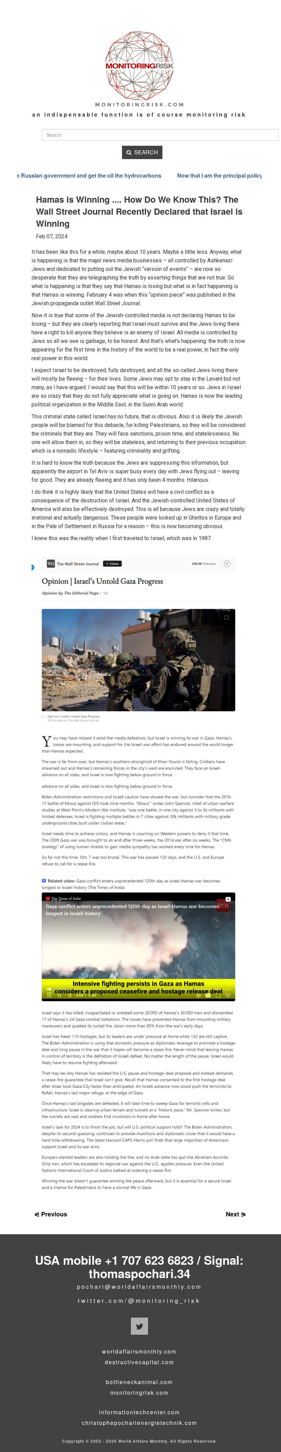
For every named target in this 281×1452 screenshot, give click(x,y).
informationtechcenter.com (139, 1412)
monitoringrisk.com (139, 1392)
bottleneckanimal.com (139, 1382)
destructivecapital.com (139, 1362)
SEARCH (145, 152)
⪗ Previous (50, 1214)
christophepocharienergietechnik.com (139, 1423)
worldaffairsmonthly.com (139, 1351)
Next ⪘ (236, 1214)
